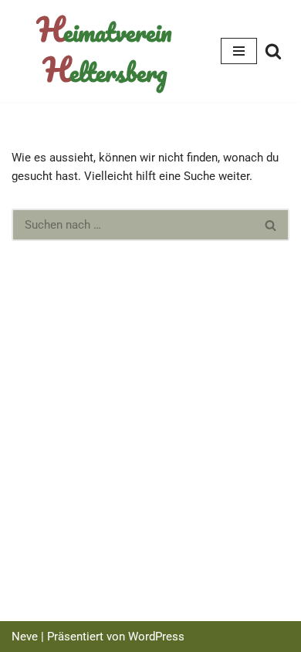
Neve (25, 637)
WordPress (156, 637)
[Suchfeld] (273, 50)
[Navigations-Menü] (239, 51)
